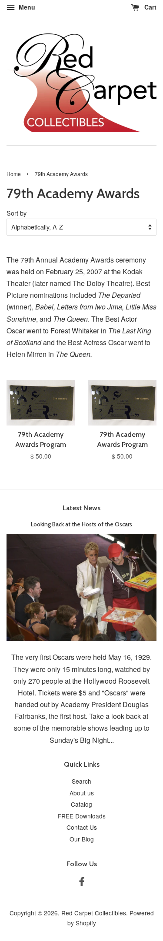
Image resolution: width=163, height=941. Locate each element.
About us (82, 792)
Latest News (81, 508)
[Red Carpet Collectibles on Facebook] (81, 882)
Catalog (81, 804)
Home (14, 173)
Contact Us (82, 827)
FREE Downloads (82, 815)
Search (81, 781)
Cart (149, 7)
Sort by (17, 212)
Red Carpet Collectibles (93, 912)
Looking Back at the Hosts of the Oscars (81, 524)
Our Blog (82, 839)
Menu (26, 7)
